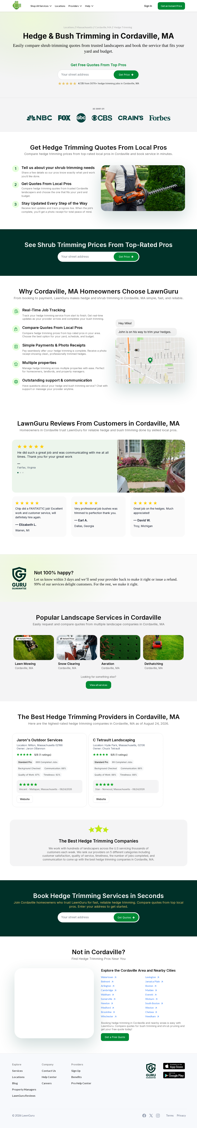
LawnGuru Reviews (23, 1095)
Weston (149, 1007)
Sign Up (76, 1070)
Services (17, 1070)
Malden (149, 990)
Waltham (106, 994)
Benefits (76, 1077)
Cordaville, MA (103, 27)
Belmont (105, 981)
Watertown (107, 977)
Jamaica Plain (152, 981)
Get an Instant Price (171, 5)
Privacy (181, 1115)
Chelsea (149, 1011)
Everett (149, 994)
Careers (47, 1083)
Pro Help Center (81, 1083)
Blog (15, 1083)
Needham (150, 1016)
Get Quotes (124, 917)
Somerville (106, 998)
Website (25, 799)
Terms (170, 1115)
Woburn (149, 998)
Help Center (49, 1077)
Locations (69, 27)
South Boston (152, 1003)
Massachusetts (84, 27)
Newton (105, 1003)
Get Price (124, 74)
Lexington (150, 977)
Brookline (106, 1011)
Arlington (106, 985)
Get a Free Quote (115, 1037)
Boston (149, 985)
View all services (98, 684)
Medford (106, 1007)
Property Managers (24, 1089)
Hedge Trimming (123, 27)
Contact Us (49, 1070)
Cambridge (107, 990)
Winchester (107, 1016)
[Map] (54, 1003)
